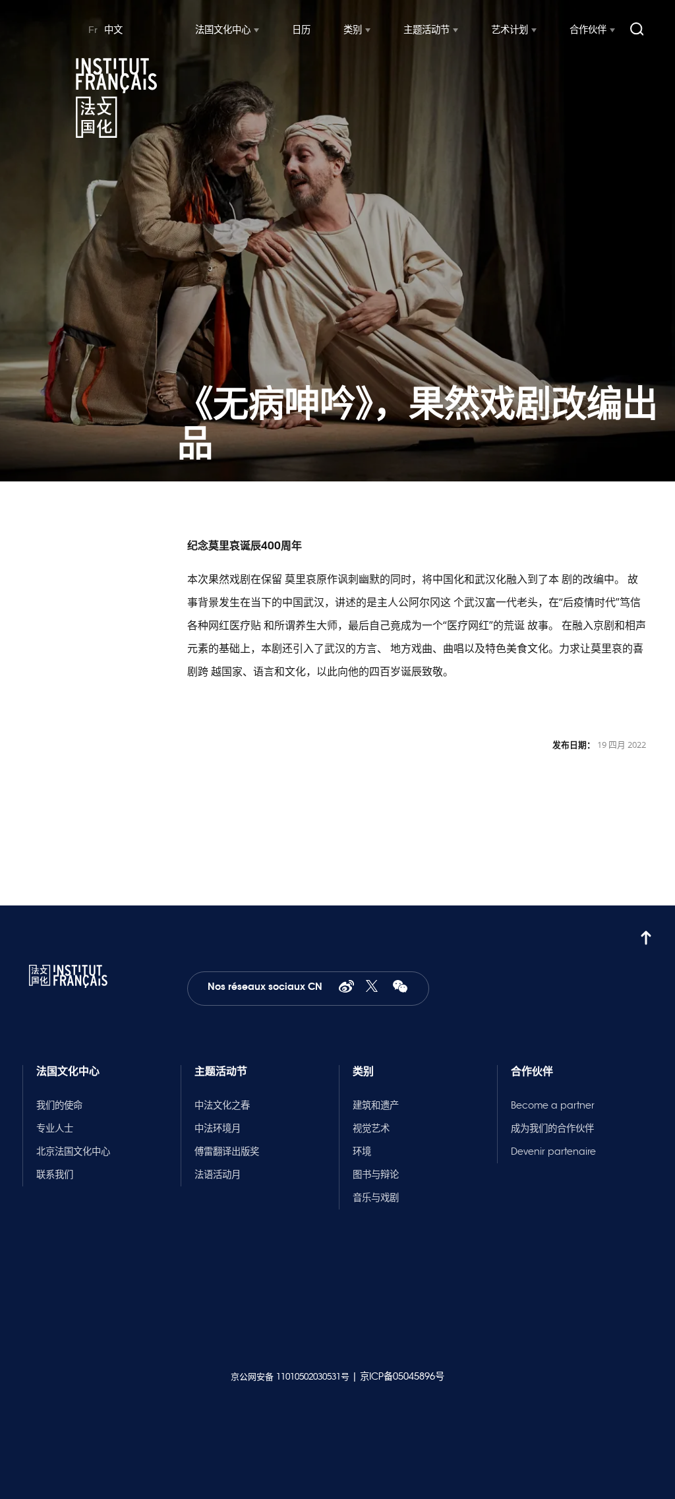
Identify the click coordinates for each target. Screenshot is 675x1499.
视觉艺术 (371, 1128)
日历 (301, 30)
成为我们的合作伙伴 (552, 1128)
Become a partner (553, 1105)
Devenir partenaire (553, 1151)
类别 (352, 30)
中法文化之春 (222, 1105)
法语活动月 (217, 1174)
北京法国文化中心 (73, 1151)
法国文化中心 (222, 30)
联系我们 (54, 1174)
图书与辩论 (376, 1174)
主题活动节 (426, 30)
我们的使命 (59, 1105)
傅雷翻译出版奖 (226, 1151)
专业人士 (54, 1128)
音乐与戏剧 (376, 1198)
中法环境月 (217, 1128)
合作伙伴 (588, 30)
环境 (362, 1151)
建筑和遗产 (376, 1105)
